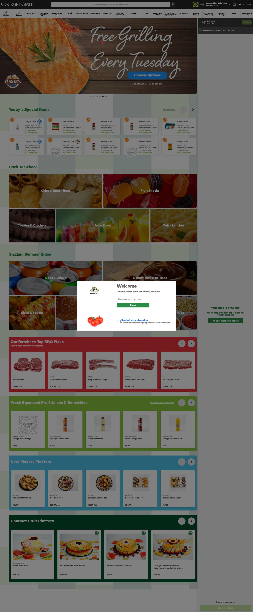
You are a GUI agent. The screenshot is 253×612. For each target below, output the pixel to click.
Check (133, 305)
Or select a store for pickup (134, 320)
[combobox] (133, 299)
